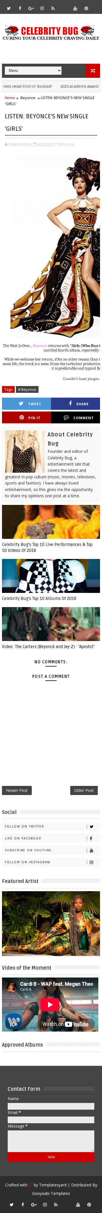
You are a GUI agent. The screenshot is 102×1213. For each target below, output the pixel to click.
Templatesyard (53, 1185)
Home (10, 97)
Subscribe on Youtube (28, 850)
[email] (64, 5)
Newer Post (17, 790)
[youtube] (75, 8)
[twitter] (9, 8)
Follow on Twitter (24, 826)
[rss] (53, 8)
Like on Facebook (23, 838)
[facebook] (20, 8)
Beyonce (27, 97)
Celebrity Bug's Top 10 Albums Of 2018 (39, 598)
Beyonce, (67, 144)
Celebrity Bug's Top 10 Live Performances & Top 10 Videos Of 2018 (47, 547)
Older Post (84, 790)
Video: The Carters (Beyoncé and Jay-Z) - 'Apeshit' (48, 646)
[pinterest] (86, 8)
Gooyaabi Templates (51, 1193)
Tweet (34, 404)
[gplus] (31, 8)
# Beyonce (27, 389)
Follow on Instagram (27, 862)
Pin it (34, 417)
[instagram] (42, 8)
